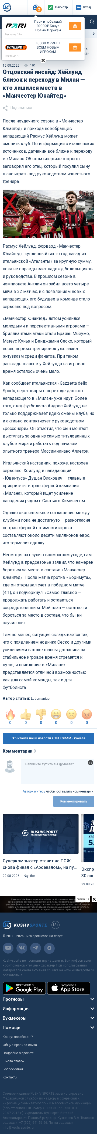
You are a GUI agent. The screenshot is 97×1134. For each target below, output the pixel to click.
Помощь (11, 1027)
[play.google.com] (24, 988)
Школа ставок (13, 1061)
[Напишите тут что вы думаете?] (57, 771)
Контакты (10, 1077)
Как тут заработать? (18, 1037)
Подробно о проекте (18, 1053)
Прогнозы (13, 999)
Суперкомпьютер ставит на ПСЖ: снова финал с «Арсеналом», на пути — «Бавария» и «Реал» (40, 864)
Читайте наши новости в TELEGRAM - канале (50, 738)
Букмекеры (14, 1018)
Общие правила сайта (20, 1045)
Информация (16, 1008)
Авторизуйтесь (34, 791)
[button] (35, 7)
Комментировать (73, 801)
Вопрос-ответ (13, 1069)
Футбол (30, 876)
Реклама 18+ (13, 34)
